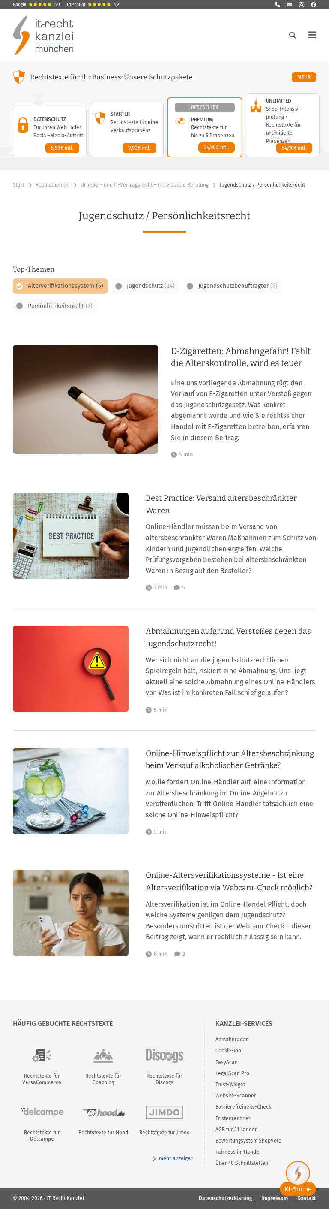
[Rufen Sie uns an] (277, 4)
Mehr (306, 77)
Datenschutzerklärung (225, 1198)
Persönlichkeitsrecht (60, 306)
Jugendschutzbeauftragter (238, 286)
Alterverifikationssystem (65, 286)
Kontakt (306, 1198)
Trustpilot (92, 4)
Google (36, 4)
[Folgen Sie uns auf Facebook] (313, 4)
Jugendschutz (151, 286)
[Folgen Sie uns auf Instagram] (301, 5)
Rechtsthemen (52, 185)
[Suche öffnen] (292, 35)
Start (18, 185)
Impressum (274, 1198)
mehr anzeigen (176, 1158)
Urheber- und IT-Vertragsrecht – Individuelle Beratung (145, 185)
